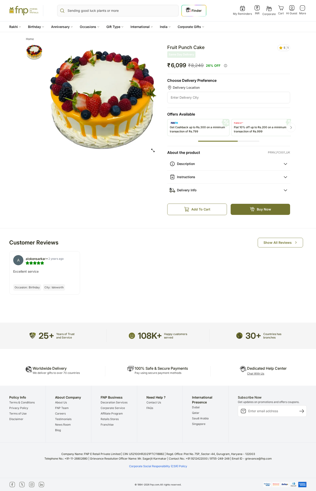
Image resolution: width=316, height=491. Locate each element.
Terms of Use (18, 413)
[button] (15, 26)
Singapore (198, 424)
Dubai (196, 407)
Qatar (195, 413)
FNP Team (62, 408)
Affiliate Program (112, 413)
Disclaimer (16, 419)
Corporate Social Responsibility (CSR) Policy (158, 466)
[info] (225, 65)
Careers (60, 413)
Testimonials (63, 419)
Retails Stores (110, 419)
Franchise (107, 424)
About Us (61, 402)
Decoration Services (114, 402)
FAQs (149, 408)
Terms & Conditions (22, 402)
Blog (58, 430)
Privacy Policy (18, 408)
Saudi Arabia (200, 418)
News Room (63, 424)
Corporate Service (113, 408)
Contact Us (153, 402)
